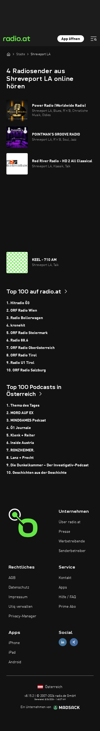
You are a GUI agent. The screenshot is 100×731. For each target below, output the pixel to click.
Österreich (53, 687)
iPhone (14, 643)
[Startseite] (8, 54)
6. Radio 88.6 (17, 340)
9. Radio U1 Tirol (20, 363)
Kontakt (65, 578)
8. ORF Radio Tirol (21, 355)
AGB (12, 578)
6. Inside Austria (20, 443)
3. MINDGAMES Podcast (26, 420)
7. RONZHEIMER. (20, 450)
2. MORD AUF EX (19, 413)
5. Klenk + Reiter (20, 435)
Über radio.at (70, 522)
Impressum (18, 597)
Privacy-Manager (22, 616)
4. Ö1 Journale (18, 428)
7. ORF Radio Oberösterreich (30, 348)
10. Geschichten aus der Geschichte (36, 473)
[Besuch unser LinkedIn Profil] (63, 642)
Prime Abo (67, 607)
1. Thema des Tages (22, 405)
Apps (63, 587)
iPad (12, 652)
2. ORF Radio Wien (21, 310)
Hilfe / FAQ (67, 597)
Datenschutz (19, 587)
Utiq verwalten (21, 607)
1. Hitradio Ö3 (18, 303)
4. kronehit (15, 325)
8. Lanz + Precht (20, 458)
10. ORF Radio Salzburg (26, 370)
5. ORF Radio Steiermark (27, 333)
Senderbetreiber (72, 551)
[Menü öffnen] (93, 38)
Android (15, 662)
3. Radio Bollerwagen (24, 318)
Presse (64, 532)
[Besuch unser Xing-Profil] (74, 642)
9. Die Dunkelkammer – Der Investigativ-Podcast (47, 465)
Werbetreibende (72, 541)
